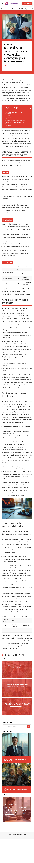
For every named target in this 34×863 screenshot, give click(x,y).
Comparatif (9, 119)
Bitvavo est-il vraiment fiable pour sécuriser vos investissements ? (16, 810)
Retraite (7, 788)
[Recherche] (25, 3)
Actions (9, 66)
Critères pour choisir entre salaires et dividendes (15, 124)
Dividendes (9, 117)
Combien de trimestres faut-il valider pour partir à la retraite (16, 790)
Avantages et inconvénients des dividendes (16, 122)
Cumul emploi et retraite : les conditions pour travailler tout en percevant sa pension (17, 704)
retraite (28, 136)
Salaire (8, 115)
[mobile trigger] (3, 3)
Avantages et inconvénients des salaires (15, 120)
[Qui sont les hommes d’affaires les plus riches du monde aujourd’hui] (16, 744)
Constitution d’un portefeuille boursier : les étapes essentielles (17, 666)
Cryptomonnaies (11, 804)
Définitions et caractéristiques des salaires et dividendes (17, 113)
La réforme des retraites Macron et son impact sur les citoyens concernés (17, 685)
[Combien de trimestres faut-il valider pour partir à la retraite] (16, 774)
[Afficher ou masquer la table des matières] (25, 108)
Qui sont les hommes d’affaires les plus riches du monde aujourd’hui (15, 760)
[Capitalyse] (11, 3)
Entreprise (7, 758)
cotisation (17, 136)
